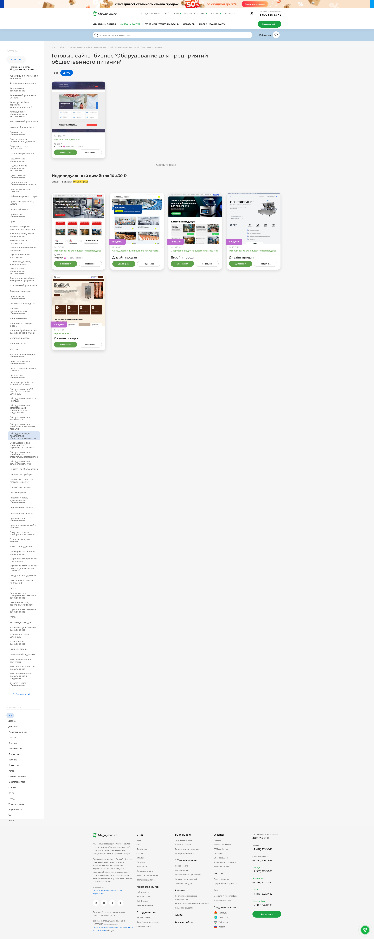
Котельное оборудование (23, 285)
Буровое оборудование (22, 126)
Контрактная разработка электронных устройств (22, 279)
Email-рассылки (221, 857)
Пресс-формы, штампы (21, 512)
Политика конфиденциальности (107, 890)
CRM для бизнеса (221, 849)
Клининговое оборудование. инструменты (17, 271)
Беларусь (223, 912)
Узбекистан (224, 922)
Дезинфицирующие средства (20, 190)
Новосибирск (258, 878)
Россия (222, 926)
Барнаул (256, 867)
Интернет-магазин (144, 905)
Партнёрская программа (147, 922)
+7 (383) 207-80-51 (262, 882)
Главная (217, 840)
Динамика (13, 726)
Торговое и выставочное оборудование (23, 610)
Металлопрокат (18, 343)
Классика (12, 737)
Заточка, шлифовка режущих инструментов (22, 227)
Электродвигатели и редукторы (20, 660)
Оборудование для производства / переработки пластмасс (22, 445)
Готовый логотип (222, 879)
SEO (203, 13)
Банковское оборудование (24, 121)
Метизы (14, 348)
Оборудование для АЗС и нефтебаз (23, 399)
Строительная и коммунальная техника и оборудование (23, 595)
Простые (12, 759)
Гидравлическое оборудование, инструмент (18, 168)
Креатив (12, 743)
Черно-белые (15, 809)
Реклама (214, 13)
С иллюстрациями (17, 776)
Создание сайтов (150, 13)
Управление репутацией (186, 879)
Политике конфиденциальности (107, 927)
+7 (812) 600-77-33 (262, 860)
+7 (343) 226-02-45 (262, 905)
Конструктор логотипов (225, 862)
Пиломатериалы (18, 492)
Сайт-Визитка (142, 892)
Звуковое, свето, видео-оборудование (22, 234)
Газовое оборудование (22, 153)
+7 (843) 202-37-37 (262, 893)
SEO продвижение (185, 860)
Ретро (11, 770)
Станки (13, 587)
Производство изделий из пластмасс (23, 526)
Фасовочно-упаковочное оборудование (23, 628)
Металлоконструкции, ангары (21, 324)
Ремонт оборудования (21, 546)
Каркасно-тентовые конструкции (20, 255)
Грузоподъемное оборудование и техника (23, 183)
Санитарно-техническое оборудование (22, 552)
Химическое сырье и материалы (20, 635)
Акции (179, 914)
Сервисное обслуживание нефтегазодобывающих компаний (23, 568)
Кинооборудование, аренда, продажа (20, 262)
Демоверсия (65, 152)
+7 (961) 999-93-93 (262, 871)
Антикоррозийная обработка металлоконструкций (21, 104)
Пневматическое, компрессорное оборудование (19, 500)
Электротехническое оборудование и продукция (20, 676)
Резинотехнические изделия (20, 540)
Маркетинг (190, 13)
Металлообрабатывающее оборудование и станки (23, 331)
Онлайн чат (219, 853)
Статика (12, 787)
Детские (12, 720)
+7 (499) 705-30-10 (262, 849)
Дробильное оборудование (17, 215)
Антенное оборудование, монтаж (23, 96)
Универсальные (16, 804)
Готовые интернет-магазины (162, 24)
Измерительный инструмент (18, 241)
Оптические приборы (21, 474)
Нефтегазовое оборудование (17, 376)
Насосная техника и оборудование (20, 362)
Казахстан (223, 917)
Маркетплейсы (184, 922)
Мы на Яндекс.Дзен (222, 900)
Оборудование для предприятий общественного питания (23, 436)
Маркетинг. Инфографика (225, 896)
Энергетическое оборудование (18, 684)
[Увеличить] (99, 120)
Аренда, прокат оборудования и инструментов (18, 114)
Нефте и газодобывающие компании (23, 369)
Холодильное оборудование (17, 642)
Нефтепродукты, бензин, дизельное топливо (23, 383)
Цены (139, 840)
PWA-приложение (222, 866)
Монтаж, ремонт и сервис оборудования (23, 355)
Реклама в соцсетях (184, 907)
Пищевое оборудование (67, 139)
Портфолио (13, 754)
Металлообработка (20, 337)
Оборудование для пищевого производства (77, 250)
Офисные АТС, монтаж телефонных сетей (21, 480)
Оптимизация (181, 870)
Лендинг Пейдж (143, 896)
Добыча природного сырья (24, 196)
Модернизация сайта (212, 24)
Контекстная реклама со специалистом (186, 897)
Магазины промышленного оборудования (18, 311)
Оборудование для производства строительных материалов (24, 454)
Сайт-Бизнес (142, 901)
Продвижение (181, 865)
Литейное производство (22, 303)
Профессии (13, 765)
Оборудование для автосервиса (20, 418)
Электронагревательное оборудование (22, 667)
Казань (255, 889)
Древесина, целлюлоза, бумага (22, 202)
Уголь (13, 616)
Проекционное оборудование (17, 519)
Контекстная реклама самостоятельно (192, 903)
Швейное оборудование (22, 654)
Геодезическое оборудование (17, 159)
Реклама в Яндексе (222, 844)
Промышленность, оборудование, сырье (21, 68)
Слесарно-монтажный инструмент (21, 581)
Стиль (11, 793)
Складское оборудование (23, 575)
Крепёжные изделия (20, 290)
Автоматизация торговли (23, 83)
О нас (138, 844)
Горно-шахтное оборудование (18, 176)
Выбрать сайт (172, 13)
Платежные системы (145, 879)
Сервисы (229, 13)
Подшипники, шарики (21, 507)
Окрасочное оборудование (24, 468)
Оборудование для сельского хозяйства (20, 462)
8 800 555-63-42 (270, 14)
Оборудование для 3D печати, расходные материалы (21, 391)
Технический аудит (184, 883)
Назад (17, 59)
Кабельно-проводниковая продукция (23, 248)
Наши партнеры (143, 917)
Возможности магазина (147, 875)
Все (10, 715)
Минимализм (15, 748)
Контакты (140, 862)
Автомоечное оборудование (17, 89)
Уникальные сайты (104, 24)
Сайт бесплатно (143, 926)
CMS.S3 (139, 853)
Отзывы (140, 857)
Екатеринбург (258, 901)
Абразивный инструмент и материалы (24, 77)
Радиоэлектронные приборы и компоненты (22, 533)
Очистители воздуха (20, 486)
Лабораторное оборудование (17, 297)
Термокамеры (61, 333)
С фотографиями (16, 781)
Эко (10, 815)
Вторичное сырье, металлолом (19, 147)
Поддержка (141, 866)
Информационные (17, 732)
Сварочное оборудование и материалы (23, 559)
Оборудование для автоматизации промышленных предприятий (20, 409)
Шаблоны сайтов (130, 24)
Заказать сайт (269, 24)
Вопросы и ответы (144, 871)
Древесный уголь (19, 208)
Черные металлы (18, 648)
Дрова (13, 221)
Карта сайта (98, 893)
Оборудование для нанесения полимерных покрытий (22, 426)
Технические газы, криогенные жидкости (21, 603)
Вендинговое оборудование (17, 133)
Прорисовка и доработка (225, 883)
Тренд (11, 798)
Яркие (11, 820)
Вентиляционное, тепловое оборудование (22, 140)
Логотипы (189, 24)
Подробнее (90, 152)
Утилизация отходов (20, 622)
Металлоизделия (18, 318)
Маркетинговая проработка (188, 874)
